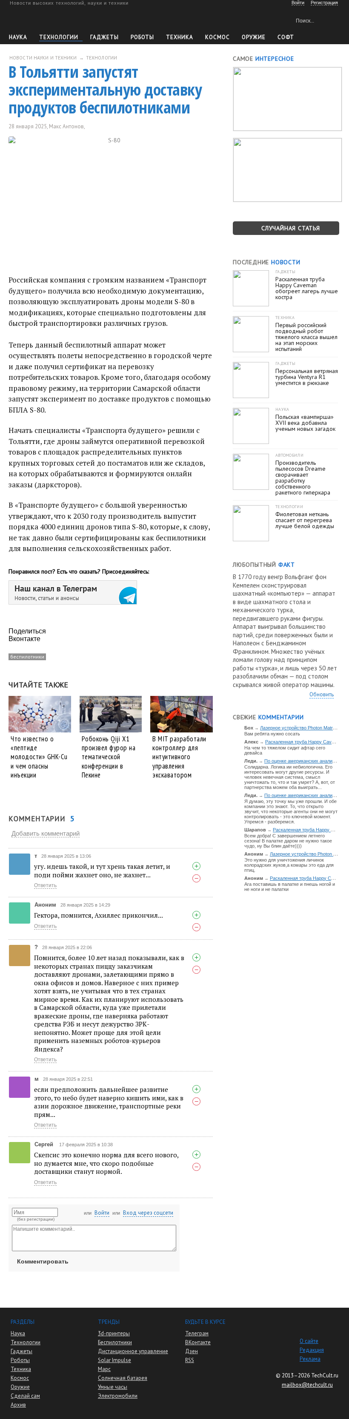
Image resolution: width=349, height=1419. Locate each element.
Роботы (142, 37)
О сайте (309, 1341)
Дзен (191, 1351)
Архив (18, 1404)
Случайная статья (290, 228)
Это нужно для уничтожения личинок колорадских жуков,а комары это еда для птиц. (289, 865)
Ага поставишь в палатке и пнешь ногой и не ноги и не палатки (289, 887)
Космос (217, 37)
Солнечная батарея (122, 1378)
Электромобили (117, 1395)
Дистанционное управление (133, 1351)
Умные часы (112, 1387)
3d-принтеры (114, 1333)
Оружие (254, 37)
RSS (189, 1360)
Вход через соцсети (148, 1212)
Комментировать (43, 1261)
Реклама (310, 1358)
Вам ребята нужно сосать (272, 733)
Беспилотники (115, 1342)
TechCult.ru (324, 1375)
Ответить (45, 885)
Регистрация (324, 2)
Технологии (58, 37)
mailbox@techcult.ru (307, 1384)
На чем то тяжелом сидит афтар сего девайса (284, 750)
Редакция (312, 1350)
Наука (18, 37)
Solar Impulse (114, 1360)
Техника (179, 37)
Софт (285, 37)
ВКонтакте (198, 1342)
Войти (101, 1212)
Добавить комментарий (45, 833)
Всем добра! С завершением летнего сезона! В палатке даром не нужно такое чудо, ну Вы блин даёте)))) (288, 840)
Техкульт (48, 19)
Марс (104, 1369)
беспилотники (27, 656)
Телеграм (197, 1333)
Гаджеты (104, 37)
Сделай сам (25, 1395)
